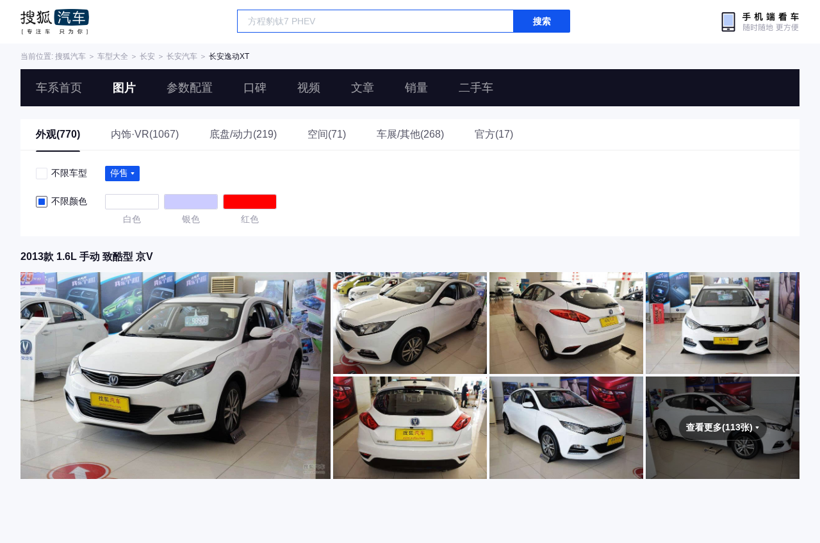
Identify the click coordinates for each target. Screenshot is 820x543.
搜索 (542, 21)
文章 (362, 87)
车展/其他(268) (410, 134)
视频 (308, 87)
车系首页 (59, 87)
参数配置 (190, 87)
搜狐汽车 (54, 22)
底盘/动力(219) (243, 134)
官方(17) (494, 134)
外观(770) (58, 134)
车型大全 (112, 56)
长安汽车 (182, 56)
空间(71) (327, 134)
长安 (147, 56)
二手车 (476, 87)
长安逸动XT (229, 56)
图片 (124, 87)
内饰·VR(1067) (145, 134)
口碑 (254, 87)
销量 (416, 87)
